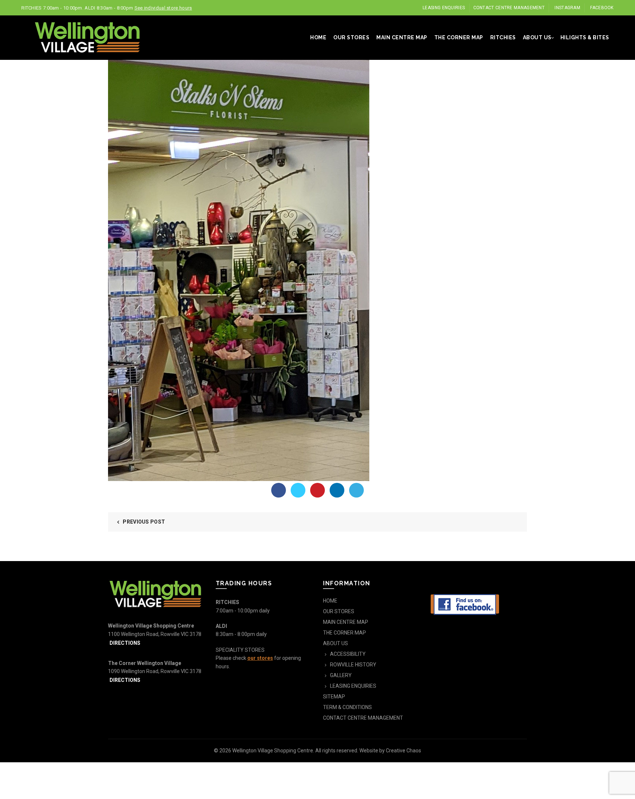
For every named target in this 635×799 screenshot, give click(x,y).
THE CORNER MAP (458, 37)
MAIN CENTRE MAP (401, 37)
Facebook (601, 7)
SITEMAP (334, 696)
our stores (260, 658)
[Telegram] (356, 490)
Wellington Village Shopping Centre (272, 750)
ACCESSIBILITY (348, 654)
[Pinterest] (317, 490)
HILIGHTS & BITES (584, 37)
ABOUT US (537, 37)
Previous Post (144, 522)
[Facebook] (278, 490)
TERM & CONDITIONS (347, 707)
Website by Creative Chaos (390, 750)
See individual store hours (163, 8)
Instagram (567, 7)
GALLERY (341, 675)
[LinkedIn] (337, 490)
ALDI (221, 626)
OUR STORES (351, 37)
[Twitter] (298, 490)
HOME (318, 37)
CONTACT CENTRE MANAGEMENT (509, 7)
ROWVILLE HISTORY (353, 665)
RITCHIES (503, 37)
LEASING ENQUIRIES (444, 7)
